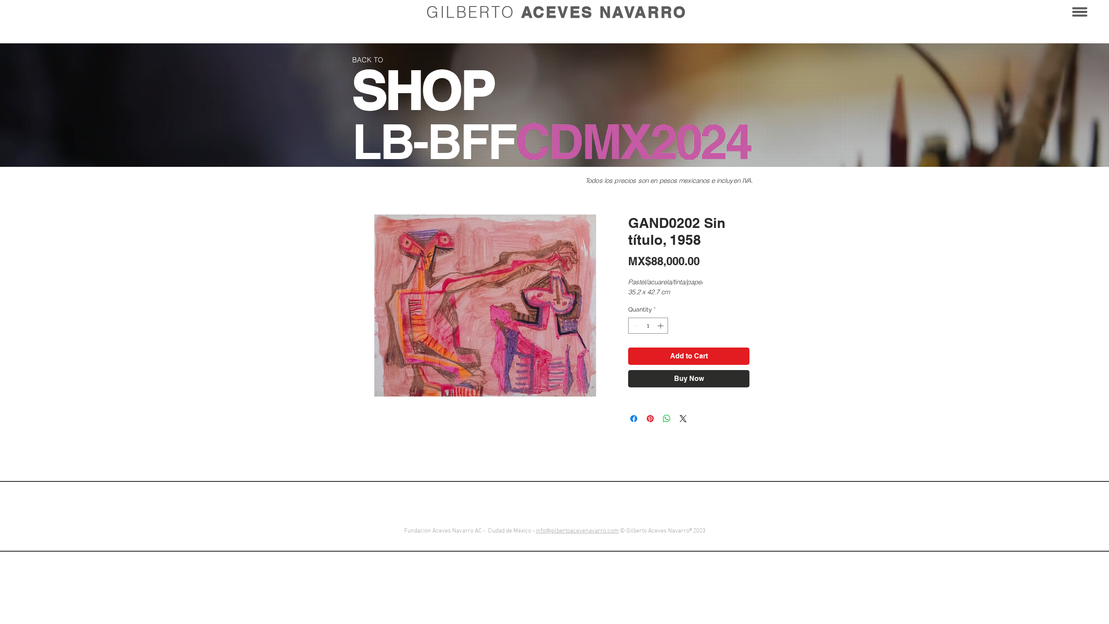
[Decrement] (634, 325)
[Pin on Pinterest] (650, 418)
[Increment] (661, 325)
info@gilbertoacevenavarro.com (577, 531)
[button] (1079, 12)
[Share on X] (683, 418)
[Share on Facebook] (634, 418)
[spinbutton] (648, 325)
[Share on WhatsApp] (667, 418)
